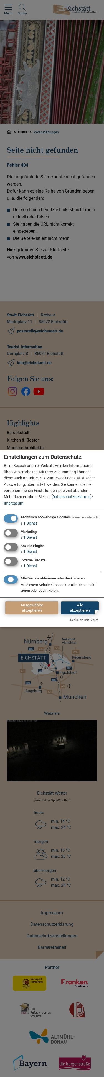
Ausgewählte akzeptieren (32, 608)
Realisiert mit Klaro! (84, 620)
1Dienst (29, 523)
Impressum (13, 503)
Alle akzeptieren (80, 608)
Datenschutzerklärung (71, 496)
